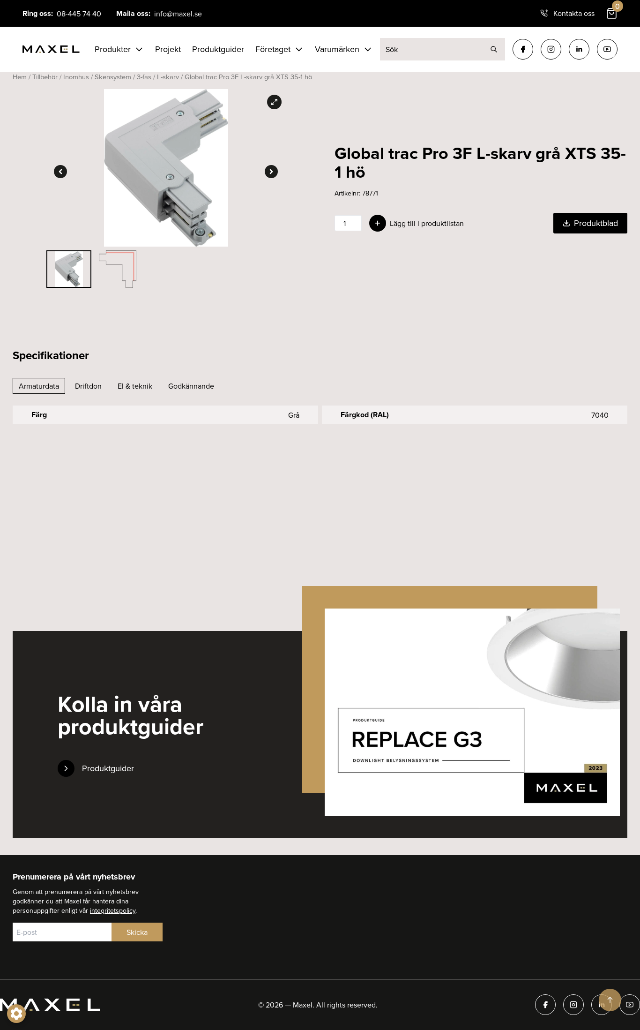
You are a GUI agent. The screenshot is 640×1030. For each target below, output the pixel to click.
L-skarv (168, 77)
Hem (20, 77)
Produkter (113, 49)
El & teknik (135, 386)
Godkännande (191, 386)
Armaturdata (39, 386)
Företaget (272, 49)
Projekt (168, 49)
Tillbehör (45, 77)
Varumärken (337, 49)
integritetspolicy (112, 910)
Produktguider (218, 49)
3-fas (144, 77)
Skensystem (113, 77)
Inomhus (76, 77)
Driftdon (88, 386)
